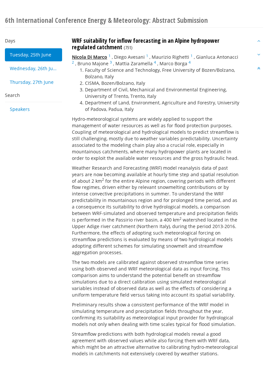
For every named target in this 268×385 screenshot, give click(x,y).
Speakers (20, 109)
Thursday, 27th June (32, 82)
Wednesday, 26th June (34, 68)
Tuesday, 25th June (30, 55)
